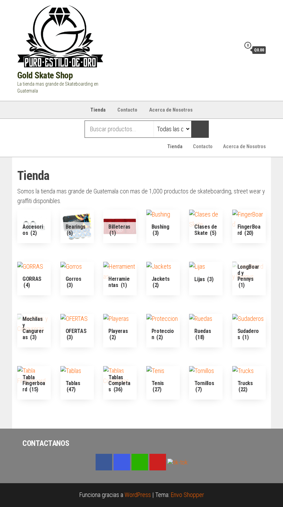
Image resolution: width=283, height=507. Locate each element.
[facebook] (104, 462)
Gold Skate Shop (44, 75)
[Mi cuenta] (233, 50)
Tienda (98, 110)
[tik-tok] (177, 461)
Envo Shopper (187, 494)
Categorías (45, 129)
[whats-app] (139, 462)
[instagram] (122, 462)
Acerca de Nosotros (171, 110)
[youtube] (157, 462)
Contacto (127, 110)
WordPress (138, 494)
